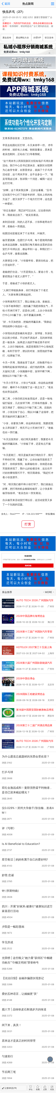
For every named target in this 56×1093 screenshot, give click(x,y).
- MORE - (48, 592)
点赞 (45, 1089)
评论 (31, 1089)
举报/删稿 (50, 514)
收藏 (38, 1089)
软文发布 (49, 37)
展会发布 (6, 37)
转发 (52, 1089)
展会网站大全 (22, 37)
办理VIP (37, 37)
